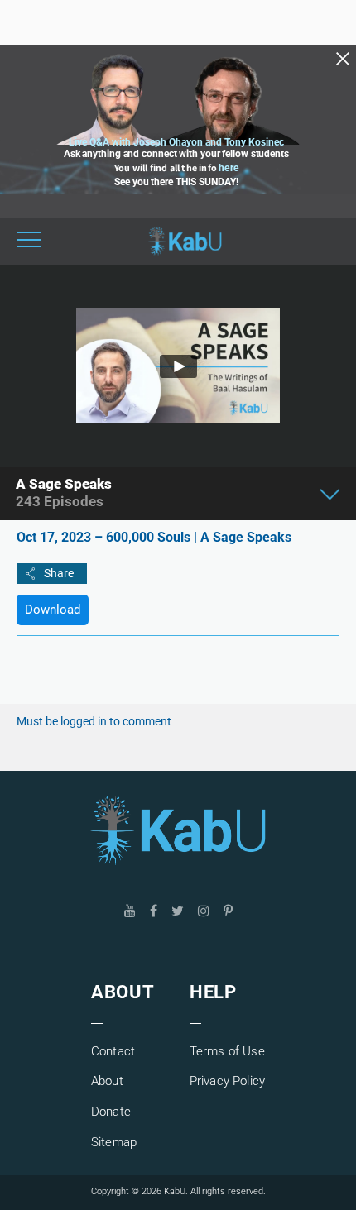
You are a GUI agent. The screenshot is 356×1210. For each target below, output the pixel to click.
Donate (111, 1111)
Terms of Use (227, 1051)
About (107, 1081)
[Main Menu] (29, 241)
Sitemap (114, 1142)
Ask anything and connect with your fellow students (176, 154)
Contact (113, 1051)
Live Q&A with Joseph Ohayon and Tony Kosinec (176, 142)
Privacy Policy (227, 1081)
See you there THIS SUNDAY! (176, 182)
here (228, 168)
